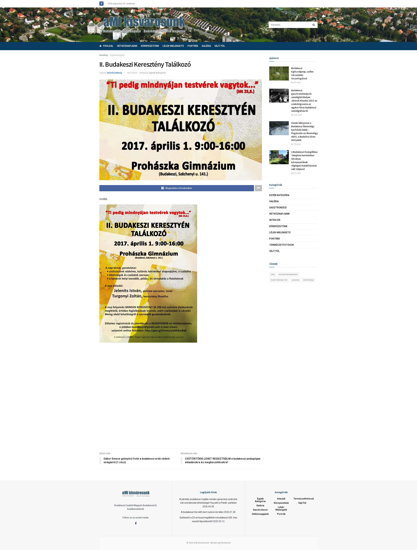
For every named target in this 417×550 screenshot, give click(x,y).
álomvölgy (308, 280)
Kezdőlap (103, 55)
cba (273, 274)
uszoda (295, 280)
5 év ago (297, 173)
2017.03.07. (132, 73)
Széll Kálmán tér (279, 280)
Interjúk (274, 220)
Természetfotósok (281, 245)
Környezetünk (150, 46)
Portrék (192, 46)
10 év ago (297, 115)
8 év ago (297, 83)
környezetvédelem (288, 274)
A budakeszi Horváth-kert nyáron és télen (202, 512)
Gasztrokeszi (278, 207)
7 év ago (297, 144)
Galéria (206, 46)
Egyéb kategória (117, 55)
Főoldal (108, 46)
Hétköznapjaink (127, 46)
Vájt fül (220, 46)
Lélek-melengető (173, 46)
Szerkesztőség (114, 73)
